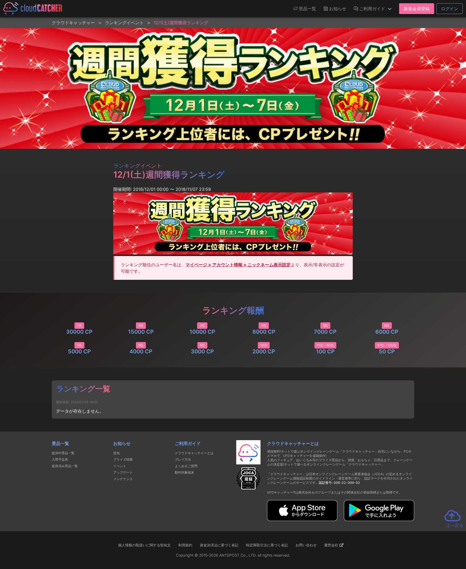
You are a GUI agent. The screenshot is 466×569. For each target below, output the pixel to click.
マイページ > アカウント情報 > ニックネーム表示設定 (238, 264)
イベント (119, 466)
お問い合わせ (306, 545)
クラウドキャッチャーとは (194, 453)
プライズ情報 (123, 459)
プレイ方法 (183, 459)
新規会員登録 (417, 8)
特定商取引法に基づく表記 (267, 545)
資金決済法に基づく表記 (219, 545)
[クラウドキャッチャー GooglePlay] (379, 519)
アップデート (123, 472)
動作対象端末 (184, 472)
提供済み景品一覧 (65, 466)
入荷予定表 (60, 459)
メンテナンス (123, 479)
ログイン (449, 8)
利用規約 (185, 545)
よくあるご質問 (186, 466)
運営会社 (331, 545)
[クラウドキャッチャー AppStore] (302, 519)
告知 (116, 453)
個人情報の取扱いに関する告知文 (144, 545)
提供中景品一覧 (63, 453)
